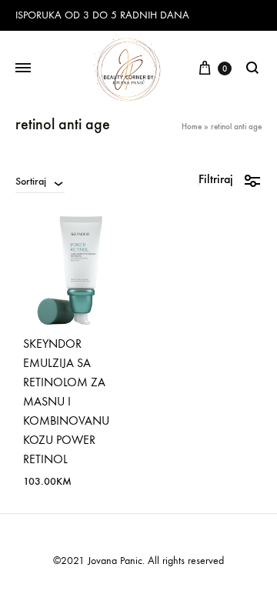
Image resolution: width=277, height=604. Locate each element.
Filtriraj (216, 179)
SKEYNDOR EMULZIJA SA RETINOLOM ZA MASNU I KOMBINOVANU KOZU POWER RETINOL (66, 401)
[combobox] (40, 181)
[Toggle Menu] (23, 68)
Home (192, 127)
